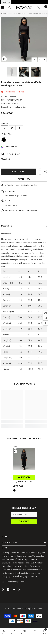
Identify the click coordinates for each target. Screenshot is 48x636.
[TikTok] (8, 589)
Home (3, 13)
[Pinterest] (3, 589)
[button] (40, 59)
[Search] (9, 7)
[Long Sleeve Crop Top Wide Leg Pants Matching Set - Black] (24, 459)
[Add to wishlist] (40, 172)
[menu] (2, 7)
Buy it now (24, 179)
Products (11, 13)
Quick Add (24, 477)
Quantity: (5, 159)
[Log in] (38, 7)
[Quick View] (15, 451)
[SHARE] (45, 172)
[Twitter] (19, 589)
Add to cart (18, 171)
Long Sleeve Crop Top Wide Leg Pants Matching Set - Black (24, 481)
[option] (24, 39)
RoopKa (12, 96)
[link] (12, 421)
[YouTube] (14, 589)
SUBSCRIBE (24, 521)
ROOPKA (6, 2)
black (14, 490)
